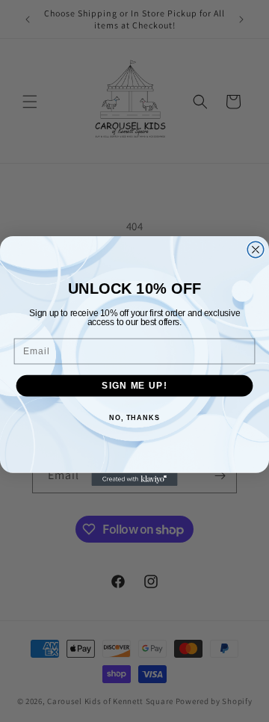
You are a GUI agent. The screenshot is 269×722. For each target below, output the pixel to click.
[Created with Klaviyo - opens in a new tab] (134, 479)
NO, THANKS (134, 418)
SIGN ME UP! (134, 385)
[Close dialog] (255, 249)
